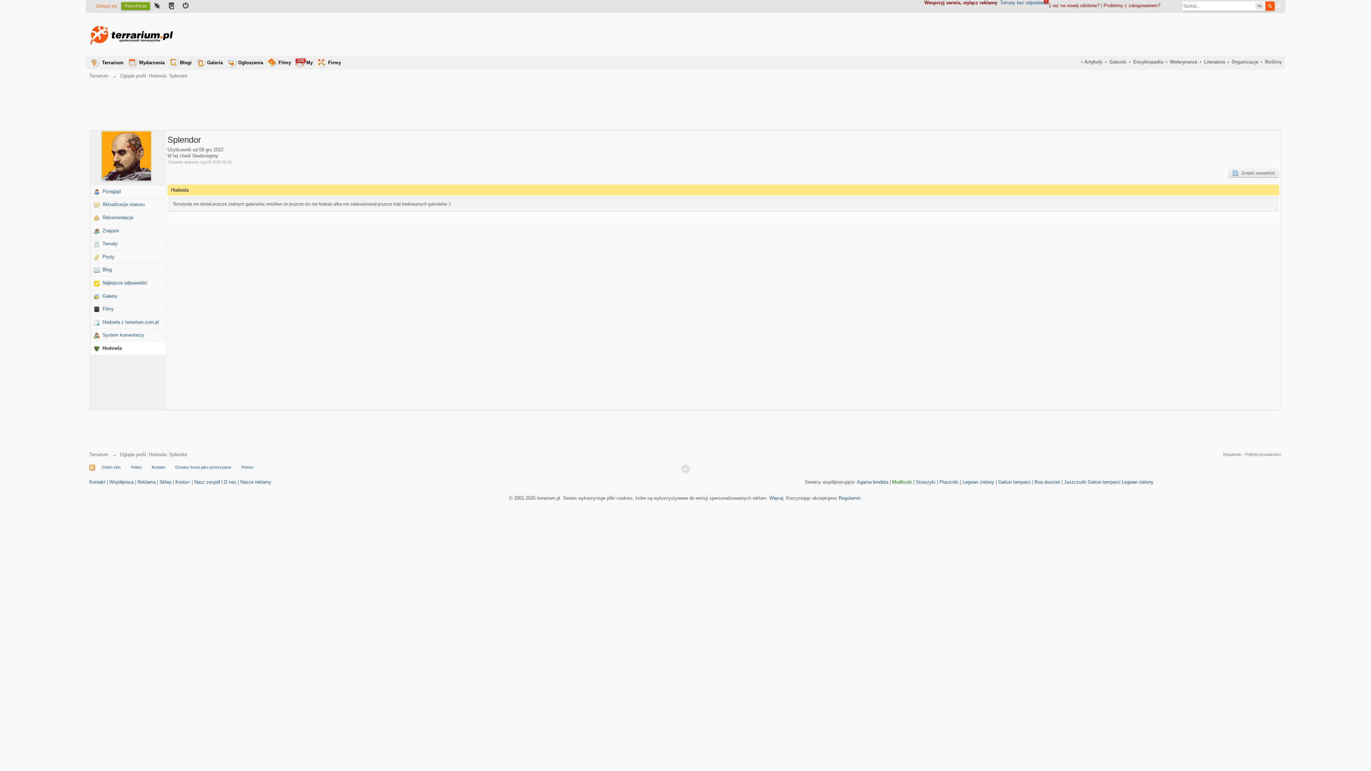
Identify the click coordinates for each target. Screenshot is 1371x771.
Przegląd (111, 191)
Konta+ (182, 482)
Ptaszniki (949, 482)
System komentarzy (123, 335)
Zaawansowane (1279, 6)
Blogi (186, 62)
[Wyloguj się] (186, 6)
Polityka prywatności (1263, 454)
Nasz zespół (207, 482)
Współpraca (121, 482)
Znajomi (110, 230)
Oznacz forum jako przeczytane (203, 467)
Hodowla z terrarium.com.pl (130, 322)
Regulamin (1232, 454)
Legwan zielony (978, 482)
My (305, 62)
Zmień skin (111, 467)
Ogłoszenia (250, 62)
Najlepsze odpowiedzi (124, 283)
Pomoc (248, 467)
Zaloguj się (106, 6)
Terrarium (113, 62)
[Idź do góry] (685, 469)
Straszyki (925, 482)
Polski (136, 467)
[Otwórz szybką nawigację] (157, 6)
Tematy (110, 243)
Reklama (146, 482)
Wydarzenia (152, 62)
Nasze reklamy (255, 482)
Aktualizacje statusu (123, 204)
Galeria (215, 62)
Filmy (284, 62)
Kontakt (158, 467)
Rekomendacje (117, 217)
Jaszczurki (1075, 482)
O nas (230, 482)
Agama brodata (872, 482)
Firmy (334, 62)
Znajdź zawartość (1256, 173)
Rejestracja (136, 6)
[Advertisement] (1152, 34)
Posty (108, 256)
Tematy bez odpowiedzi (1024, 2)
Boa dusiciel (1047, 482)
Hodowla (112, 348)
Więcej (776, 498)
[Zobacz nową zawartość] (171, 6)
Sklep (165, 482)
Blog (107, 269)
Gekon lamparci (1014, 482)
